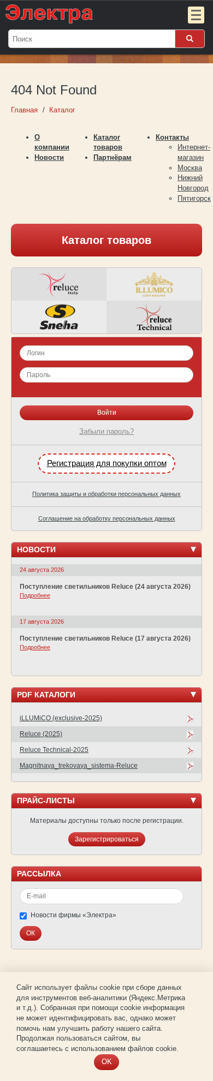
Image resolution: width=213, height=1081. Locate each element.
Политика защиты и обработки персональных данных (106, 494)
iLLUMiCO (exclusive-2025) (61, 718)
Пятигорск (194, 198)
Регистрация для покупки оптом (107, 463)
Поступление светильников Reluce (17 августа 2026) (105, 638)
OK (107, 1062)
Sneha (58, 317)
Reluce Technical (154, 317)
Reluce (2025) (41, 734)
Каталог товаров (106, 240)
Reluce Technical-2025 (54, 750)
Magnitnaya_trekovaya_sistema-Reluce (79, 765)
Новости (49, 157)
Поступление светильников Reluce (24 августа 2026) (105, 586)
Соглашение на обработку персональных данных (106, 518)
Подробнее (35, 595)
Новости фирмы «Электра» (73, 915)
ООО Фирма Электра (84, 13)
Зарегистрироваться (107, 839)
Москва (189, 168)
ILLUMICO (154, 284)
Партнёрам (112, 157)
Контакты (172, 137)
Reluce (58, 284)
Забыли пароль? (106, 431)
